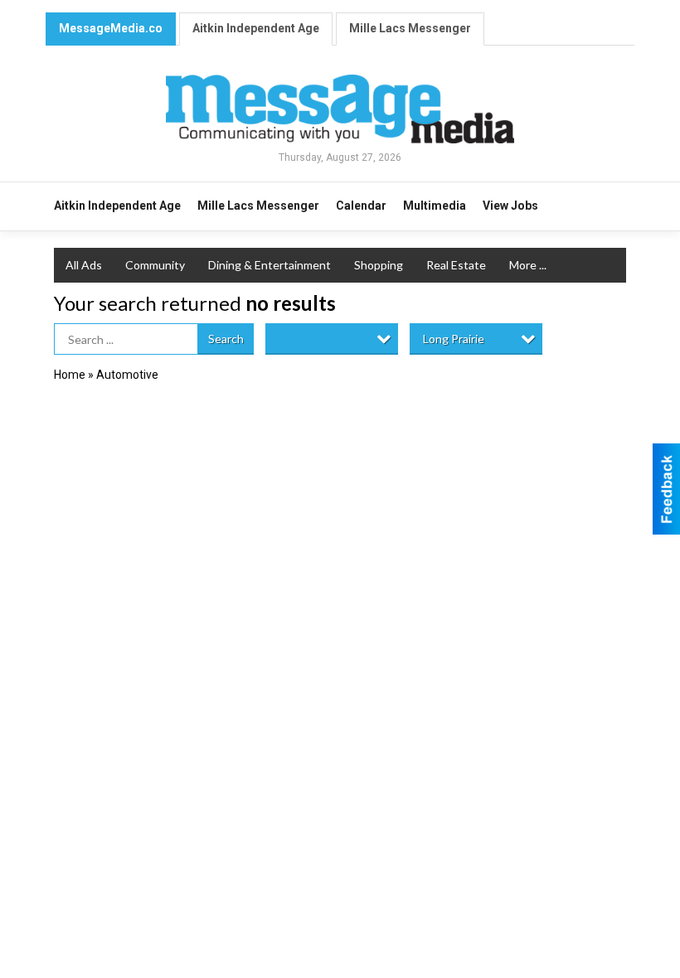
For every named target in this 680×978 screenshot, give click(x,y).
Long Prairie (453, 339)
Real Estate (456, 265)
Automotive (127, 374)
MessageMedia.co (111, 28)
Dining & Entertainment (269, 265)
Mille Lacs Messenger (410, 28)
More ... (527, 265)
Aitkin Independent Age (255, 28)
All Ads (84, 265)
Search (226, 339)
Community (155, 265)
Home (69, 374)
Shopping (378, 265)
